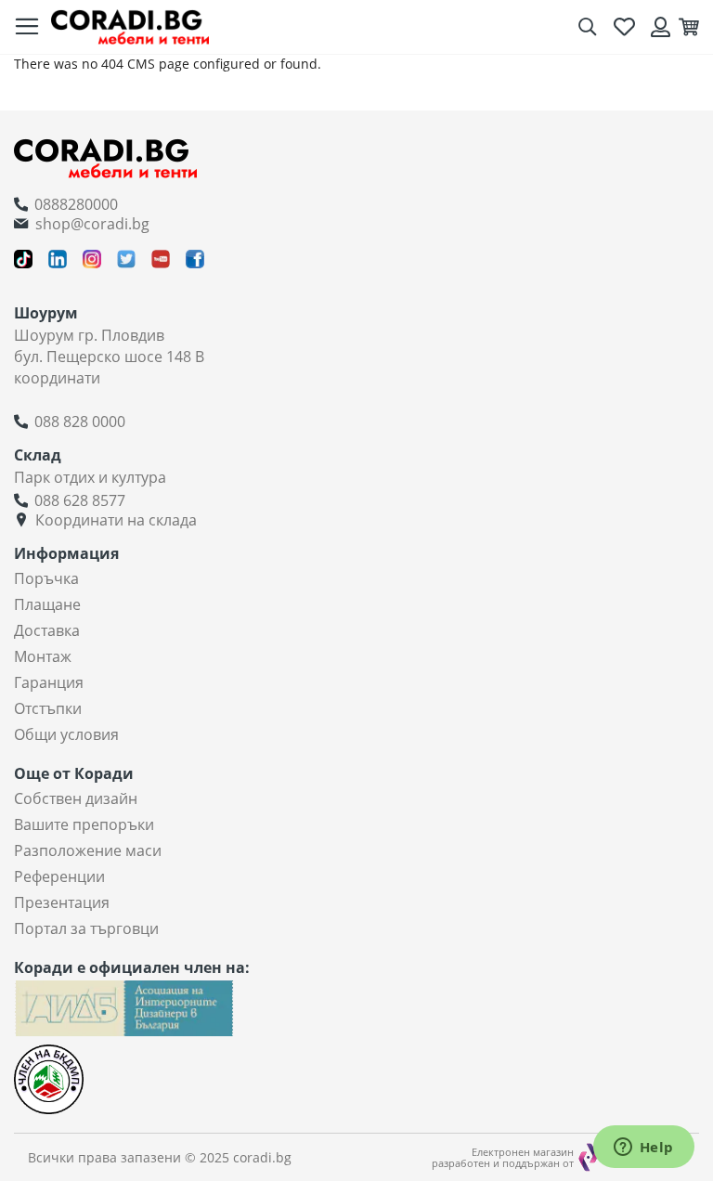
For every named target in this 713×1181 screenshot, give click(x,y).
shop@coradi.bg (92, 223)
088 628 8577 (79, 500)
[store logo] (130, 26)
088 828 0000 (79, 421)
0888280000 (76, 204)
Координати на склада (116, 520)
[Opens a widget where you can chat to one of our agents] (643, 1148)
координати (57, 378)
